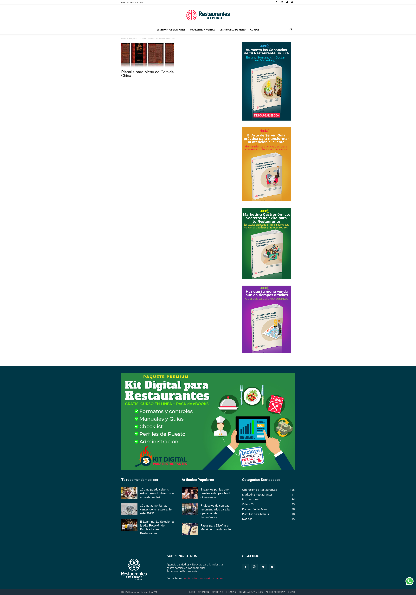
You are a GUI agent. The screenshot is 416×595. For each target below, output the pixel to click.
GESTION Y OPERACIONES (171, 29)
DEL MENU (231, 592)
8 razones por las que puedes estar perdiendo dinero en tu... (216, 493)
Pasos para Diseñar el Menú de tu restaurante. (216, 527)
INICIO (192, 592)
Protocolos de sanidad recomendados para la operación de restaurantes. (215, 511)
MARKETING (217, 592)
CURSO (291, 592)
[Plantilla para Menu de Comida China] (147, 55)
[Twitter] (287, 2)
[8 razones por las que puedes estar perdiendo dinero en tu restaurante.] (190, 493)
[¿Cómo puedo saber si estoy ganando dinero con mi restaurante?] (129, 493)
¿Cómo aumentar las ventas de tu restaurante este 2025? (156, 509)
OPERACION (203, 592)
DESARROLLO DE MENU (233, 29)
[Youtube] (292, 2)
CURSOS (254, 29)
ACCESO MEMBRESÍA (275, 592)
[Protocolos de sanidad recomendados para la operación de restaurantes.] (190, 509)
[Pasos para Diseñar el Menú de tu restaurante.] (190, 529)
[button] (291, 30)
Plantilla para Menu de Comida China (147, 73)
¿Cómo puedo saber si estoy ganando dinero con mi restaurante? (157, 493)
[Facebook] (276, 2)
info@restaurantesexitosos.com (203, 578)
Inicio (123, 38)
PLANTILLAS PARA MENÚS (251, 592)
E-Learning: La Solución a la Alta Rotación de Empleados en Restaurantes (157, 527)
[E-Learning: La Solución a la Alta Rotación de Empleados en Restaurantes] (129, 525)
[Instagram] (281, 2)
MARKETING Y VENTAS (202, 29)
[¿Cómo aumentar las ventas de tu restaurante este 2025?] (129, 509)
